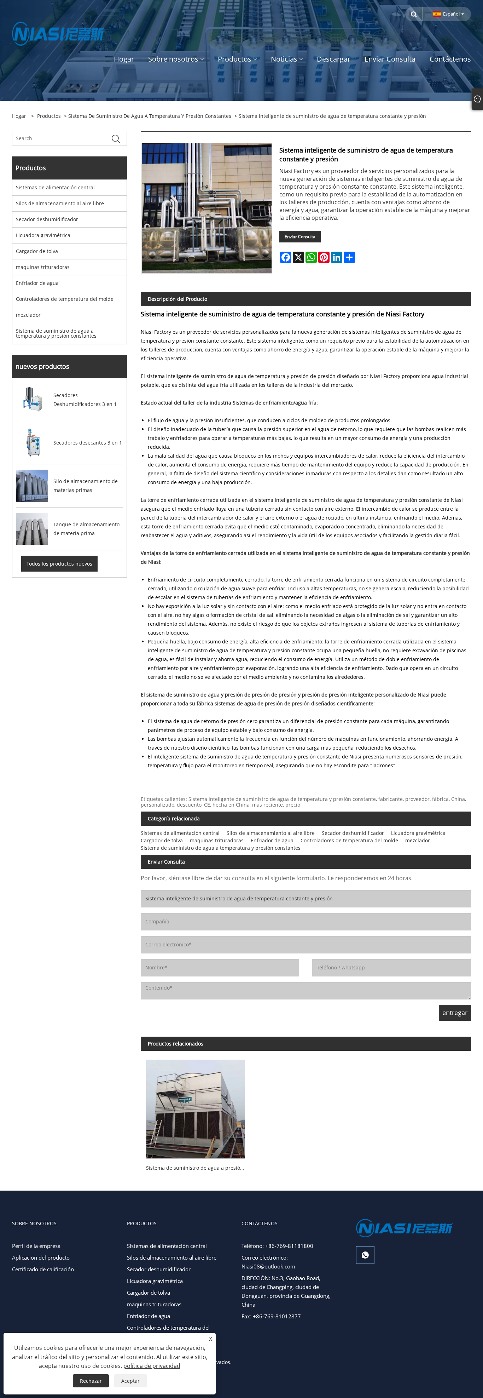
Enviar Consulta (300, 237)
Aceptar (130, 1380)
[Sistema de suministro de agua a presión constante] (196, 1106)
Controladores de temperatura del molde (65, 299)
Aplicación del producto (41, 1257)
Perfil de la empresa (36, 1245)
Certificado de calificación (43, 1269)
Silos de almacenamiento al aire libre (60, 203)
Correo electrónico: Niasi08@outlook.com (268, 1262)
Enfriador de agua (37, 283)
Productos (49, 116)
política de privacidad (151, 1366)
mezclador (28, 314)
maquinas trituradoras (43, 267)
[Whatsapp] (365, 1255)
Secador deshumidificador (47, 219)
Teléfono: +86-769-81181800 (277, 1245)
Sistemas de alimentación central (55, 187)
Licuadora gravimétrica (43, 235)
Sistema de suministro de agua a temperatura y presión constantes (149, 116)
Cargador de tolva (37, 251)
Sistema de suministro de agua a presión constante (198, 1167)
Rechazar (91, 1380)
